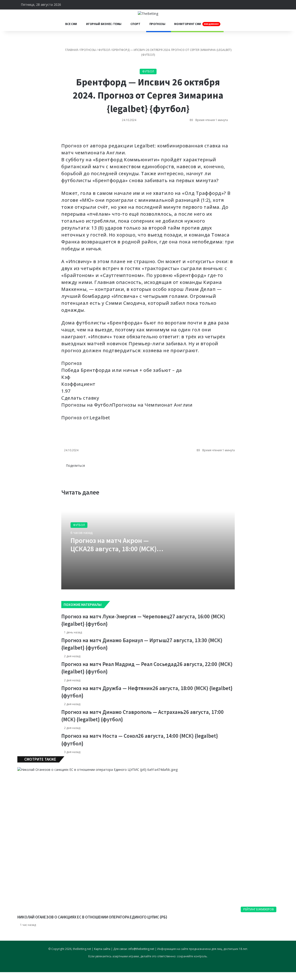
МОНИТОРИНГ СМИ (196, 24)
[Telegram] (64, 134)
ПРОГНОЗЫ (157, 24)
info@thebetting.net (141, 949)
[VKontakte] (61, 134)
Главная (71, 50)
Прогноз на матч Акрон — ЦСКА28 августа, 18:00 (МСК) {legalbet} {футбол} (114, 548)
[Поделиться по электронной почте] (65, 134)
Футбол (104, 50)
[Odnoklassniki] (62, 134)
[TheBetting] (148, 13)
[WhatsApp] (63, 134)
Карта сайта (102, 949)
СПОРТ (135, 24)
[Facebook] (65, 470)
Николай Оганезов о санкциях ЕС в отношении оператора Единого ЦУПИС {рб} (92, 917)
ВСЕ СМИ (71, 24)
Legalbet (100, 417)
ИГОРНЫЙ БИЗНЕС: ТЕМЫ (103, 24)
